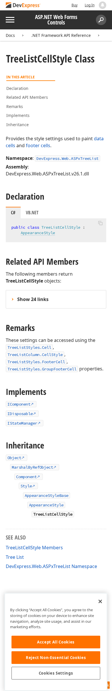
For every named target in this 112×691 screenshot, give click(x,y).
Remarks (14, 106)
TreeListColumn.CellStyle (35, 354)
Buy (75, 5)
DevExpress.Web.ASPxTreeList (67, 158)
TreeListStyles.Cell (29, 347)
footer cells (38, 145)
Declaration (17, 88)
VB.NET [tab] (32, 212)
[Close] (100, 601)
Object (14, 457)
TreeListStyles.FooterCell (36, 361)
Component (26, 476)
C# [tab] (13, 212)
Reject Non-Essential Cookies (56, 657)
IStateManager (22, 423)
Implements (18, 115)
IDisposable (20, 413)
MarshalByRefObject (32, 467)
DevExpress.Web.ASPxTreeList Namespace (51, 566)
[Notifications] (102, 5)
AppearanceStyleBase (46, 495)
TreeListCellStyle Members (34, 547)
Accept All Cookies (56, 642)
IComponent (18, 404)
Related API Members (27, 97)
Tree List (15, 557)
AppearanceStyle (38, 232)
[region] (55, 642)
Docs (10, 35)
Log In (89, 5)
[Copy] (100, 223)
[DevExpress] (23, 5)
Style (26, 486)
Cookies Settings (56, 673)
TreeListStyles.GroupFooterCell (41, 369)
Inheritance (17, 124)
